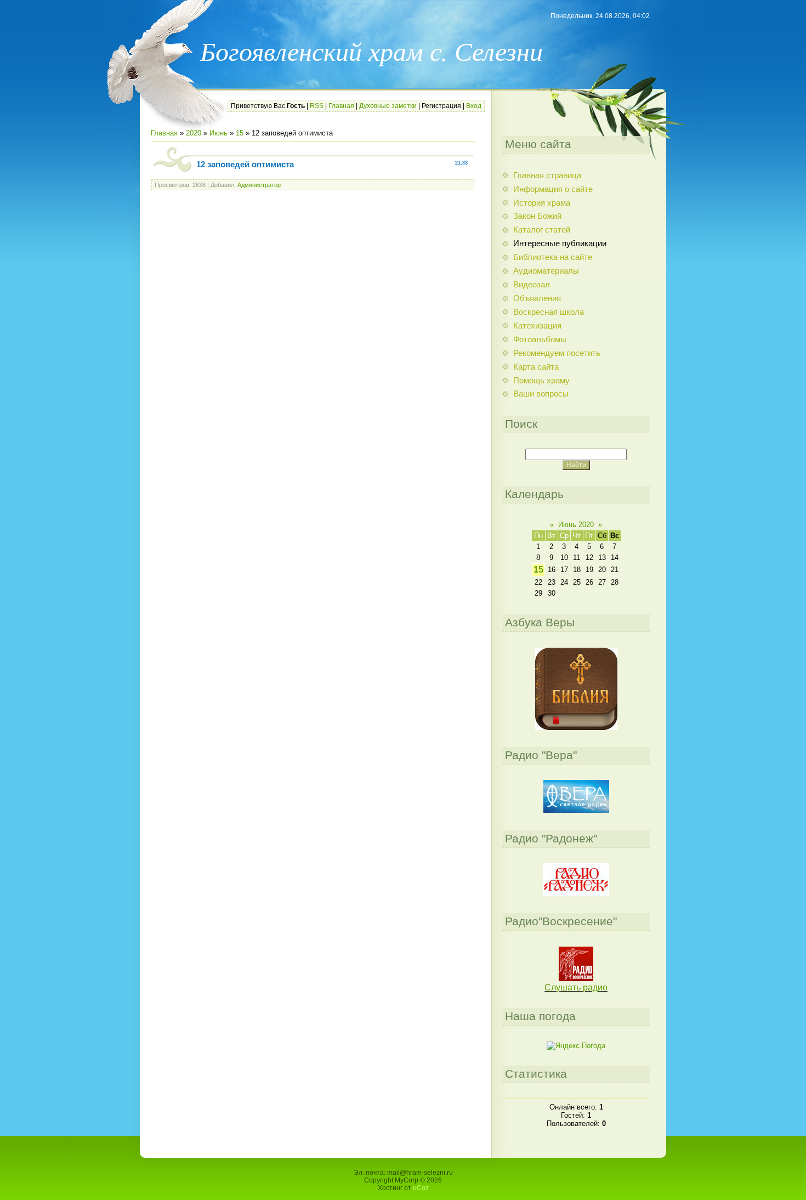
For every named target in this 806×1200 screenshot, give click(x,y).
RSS (316, 106)
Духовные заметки (388, 106)
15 (239, 133)
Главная (341, 106)
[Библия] (576, 727)
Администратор (259, 185)
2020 (193, 133)
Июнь (218, 133)
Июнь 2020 (576, 524)
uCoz (421, 1188)
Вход (473, 106)
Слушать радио (576, 987)
